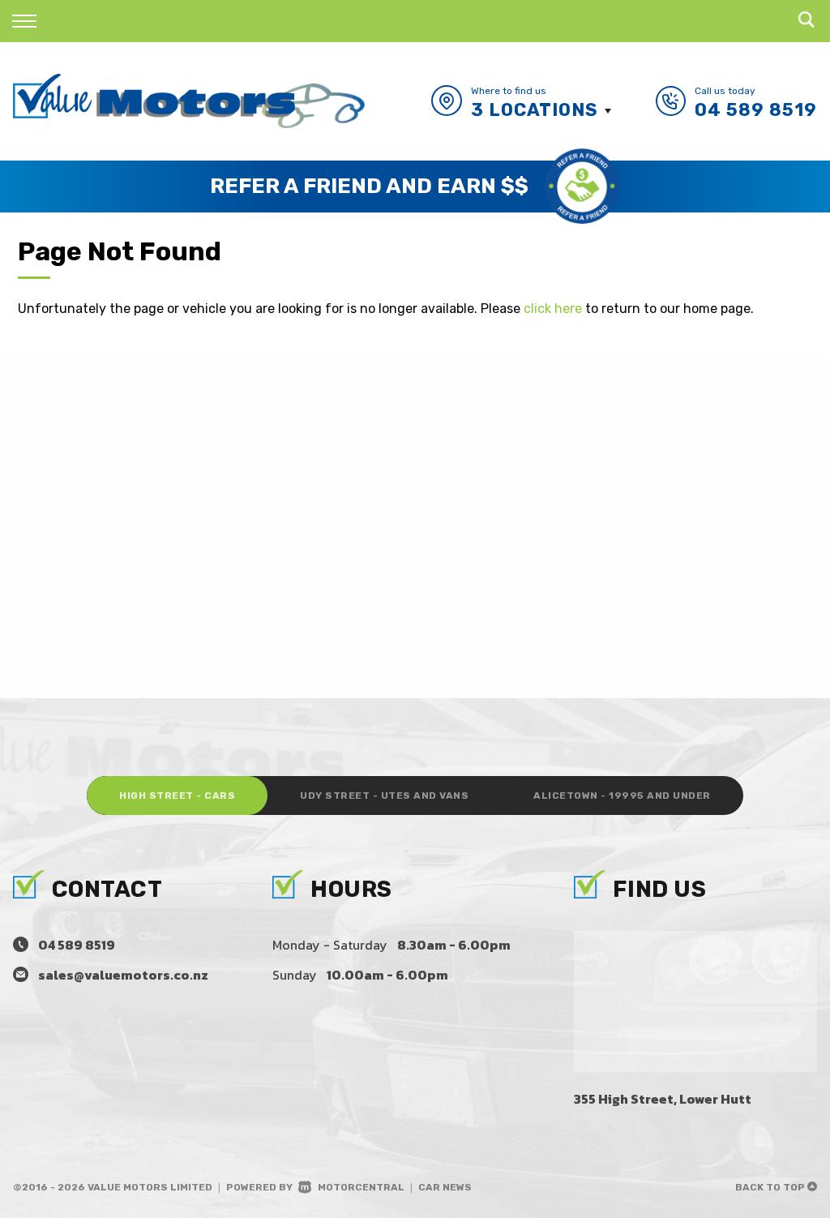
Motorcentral (361, 1187)
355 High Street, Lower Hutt (662, 1099)
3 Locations (534, 110)
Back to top (771, 1187)
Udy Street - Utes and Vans (384, 795)
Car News (445, 1187)
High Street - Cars (177, 795)
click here (553, 308)
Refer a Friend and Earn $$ (369, 186)
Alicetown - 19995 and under (622, 795)
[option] (415, 186)
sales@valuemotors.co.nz (123, 974)
